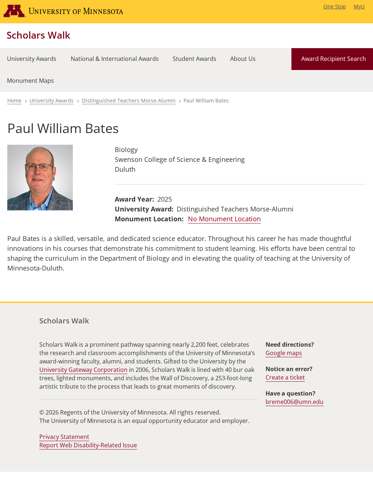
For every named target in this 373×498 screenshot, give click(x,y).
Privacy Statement (64, 437)
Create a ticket (285, 377)
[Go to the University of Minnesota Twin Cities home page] (70, 12)
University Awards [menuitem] (31, 59)
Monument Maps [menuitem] (30, 81)
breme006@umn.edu (294, 402)
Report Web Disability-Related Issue (88, 445)
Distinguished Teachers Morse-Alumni (129, 100)
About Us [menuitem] (243, 59)
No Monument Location (224, 218)
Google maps (284, 353)
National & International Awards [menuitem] (115, 59)
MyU (359, 6)
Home (14, 100)
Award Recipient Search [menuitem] (333, 59)
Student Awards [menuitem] (194, 59)
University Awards (52, 100)
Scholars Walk (38, 35)
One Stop (334, 6)
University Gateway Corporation (83, 370)
